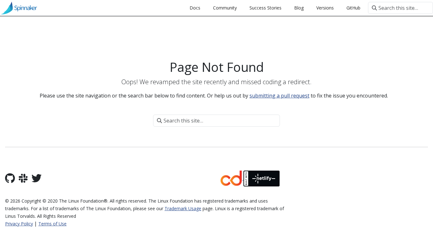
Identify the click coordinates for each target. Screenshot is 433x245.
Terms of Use (52, 224)
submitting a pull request (279, 95)
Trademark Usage (183, 208)
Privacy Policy (19, 224)
